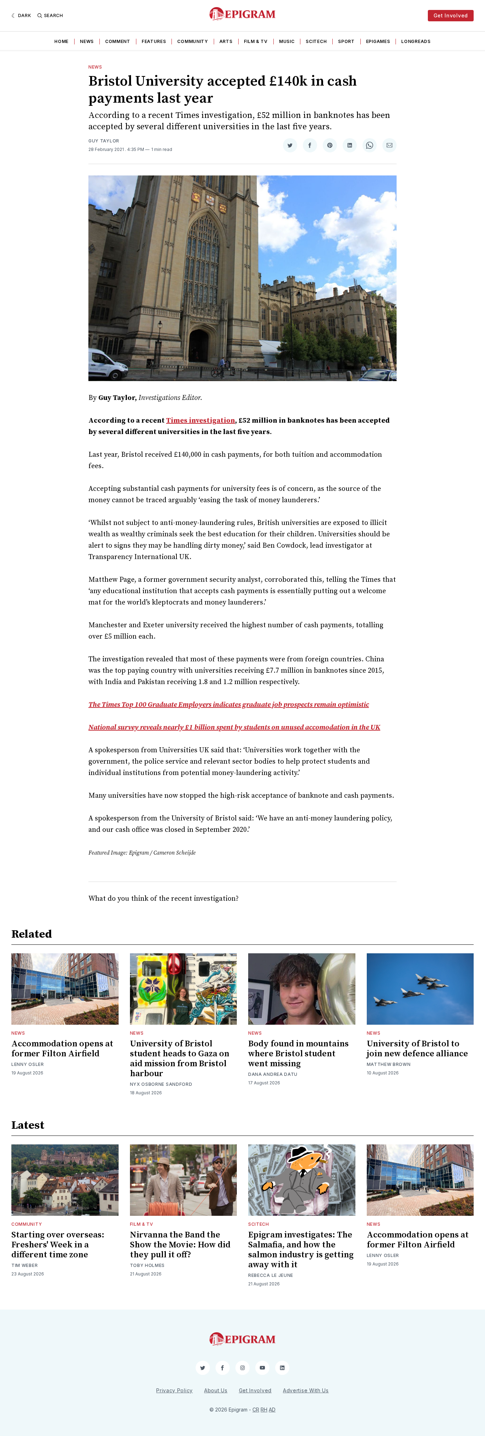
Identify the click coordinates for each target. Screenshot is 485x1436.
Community (192, 41)
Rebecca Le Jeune (270, 1275)
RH (264, 1410)
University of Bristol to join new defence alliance (417, 1049)
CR (255, 1410)
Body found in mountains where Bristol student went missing (298, 1054)
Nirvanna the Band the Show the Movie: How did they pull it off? (180, 1245)
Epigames (378, 41)
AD (272, 1410)
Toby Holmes (147, 1265)
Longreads (415, 41)
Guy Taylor (103, 140)
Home (61, 41)
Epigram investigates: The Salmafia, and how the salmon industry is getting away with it (301, 1250)
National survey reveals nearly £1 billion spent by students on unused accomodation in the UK (234, 727)
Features (154, 41)
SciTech (316, 41)
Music (287, 41)
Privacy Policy (174, 1390)
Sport (346, 41)
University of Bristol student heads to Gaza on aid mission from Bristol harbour (179, 1059)
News (87, 41)
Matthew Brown (389, 1064)
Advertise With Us (306, 1390)
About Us (216, 1390)
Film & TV (256, 41)
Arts (226, 41)
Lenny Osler (27, 1064)
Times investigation (200, 420)
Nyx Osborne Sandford (161, 1084)
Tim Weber (24, 1265)
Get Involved (451, 15)
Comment (117, 41)
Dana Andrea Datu (273, 1074)
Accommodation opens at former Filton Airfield (62, 1049)
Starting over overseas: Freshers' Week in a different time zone (57, 1245)
